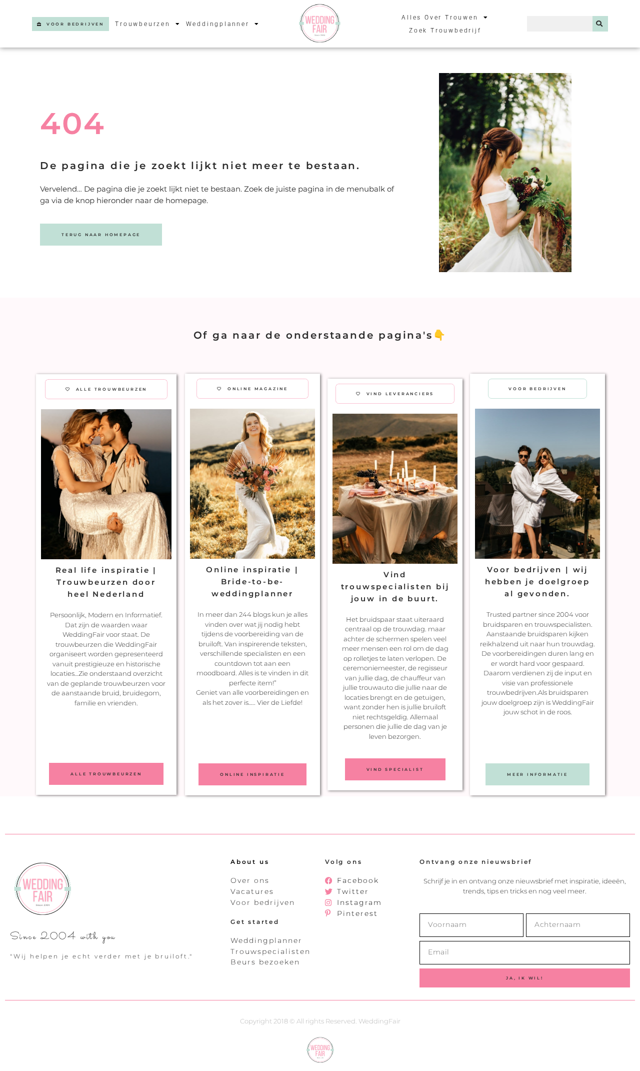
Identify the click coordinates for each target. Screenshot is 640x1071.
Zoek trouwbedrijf (445, 30)
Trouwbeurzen (142, 24)
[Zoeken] (600, 24)
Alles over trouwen (440, 17)
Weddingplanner (218, 24)
